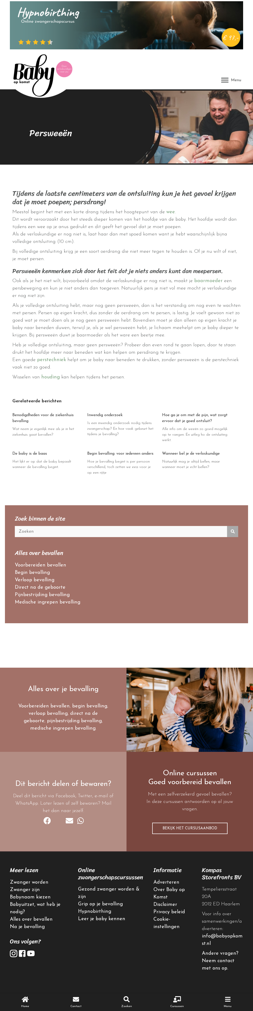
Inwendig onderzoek (105, 415)
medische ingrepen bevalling (63, 728)
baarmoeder (208, 280)
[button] (190, 828)
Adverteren (166, 882)
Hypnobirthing (94, 911)
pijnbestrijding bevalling (74, 721)
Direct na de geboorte (40, 587)
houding (50, 377)
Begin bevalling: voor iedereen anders (120, 454)
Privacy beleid (169, 912)
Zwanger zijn (25, 889)
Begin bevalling (32, 572)
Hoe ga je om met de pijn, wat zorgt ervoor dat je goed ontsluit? (195, 418)
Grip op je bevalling (100, 904)
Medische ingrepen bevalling (47, 602)
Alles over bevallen (31, 919)
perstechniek (51, 359)
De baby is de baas (29, 454)
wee (170, 212)
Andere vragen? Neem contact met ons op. (220, 961)
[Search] (232, 531)
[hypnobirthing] (126, 24)
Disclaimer (165, 904)
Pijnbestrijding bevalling (42, 594)
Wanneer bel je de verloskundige (191, 454)
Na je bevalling (27, 926)
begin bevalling (89, 706)
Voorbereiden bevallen (40, 565)
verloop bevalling (48, 713)
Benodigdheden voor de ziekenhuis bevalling (43, 418)
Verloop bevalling (34, 580)
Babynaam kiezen (30, 897)
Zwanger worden (29, 882)
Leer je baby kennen (101, 918)
